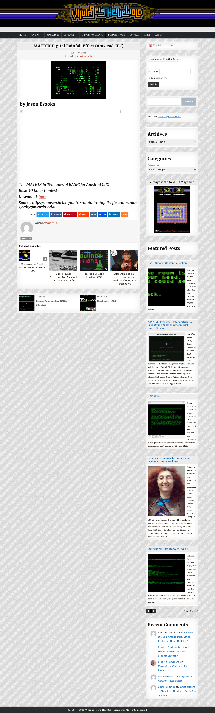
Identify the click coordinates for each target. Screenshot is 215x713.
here (42, 196)
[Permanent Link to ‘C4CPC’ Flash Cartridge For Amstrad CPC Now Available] (63, 260)
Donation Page (116, 35)
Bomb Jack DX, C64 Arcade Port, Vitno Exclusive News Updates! (175, 637)
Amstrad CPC (85, 56)
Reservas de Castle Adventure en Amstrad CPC (32, 267)
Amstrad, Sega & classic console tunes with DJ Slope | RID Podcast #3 (124, 278)
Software (69, 35)
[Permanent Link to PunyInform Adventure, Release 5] (166, 573)
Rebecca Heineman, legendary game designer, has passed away (170, 460)
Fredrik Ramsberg (168, 662)
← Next (40, 297)
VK (95, 214)
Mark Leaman (166, 676)
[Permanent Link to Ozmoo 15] (166, 420)
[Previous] (148, 611)
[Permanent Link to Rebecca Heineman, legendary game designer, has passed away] (166, 491)
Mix (125, 214)
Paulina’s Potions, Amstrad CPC (93, 275)
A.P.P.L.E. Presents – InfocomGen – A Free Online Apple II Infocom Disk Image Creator (170, 325)
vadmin (52, 223)
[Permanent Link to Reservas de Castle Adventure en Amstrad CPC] (33, 255)
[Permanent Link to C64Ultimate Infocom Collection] (166, 287)
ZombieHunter (166, 687)
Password (153, 71)
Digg (104, 214)
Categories (153, 165)
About (158, 35)
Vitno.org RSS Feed (169, 116)
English (156, 45)
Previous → (104, 297)
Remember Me (158, 78)
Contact (134, 35)
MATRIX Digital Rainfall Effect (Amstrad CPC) (79, 46)
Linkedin (115, 214)
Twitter (44, 214)
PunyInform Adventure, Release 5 (168, 548)
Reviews (35, 35)
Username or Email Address (164, 59)
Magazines (53, 35)
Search (189, 101)
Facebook (57, 214)
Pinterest (71, 214)
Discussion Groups (92, 35)
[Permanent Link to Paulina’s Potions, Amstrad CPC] (94, 260)
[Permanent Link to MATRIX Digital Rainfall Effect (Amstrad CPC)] (78, 80)
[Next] (153, 611)
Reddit (85, 214)
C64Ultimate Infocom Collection (167, 263)
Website (27, 238)
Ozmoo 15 (154, 395)
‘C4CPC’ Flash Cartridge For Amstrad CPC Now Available (63, 277)
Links (147, 35)
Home (22, 35)
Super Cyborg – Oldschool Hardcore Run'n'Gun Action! (177, 691)
